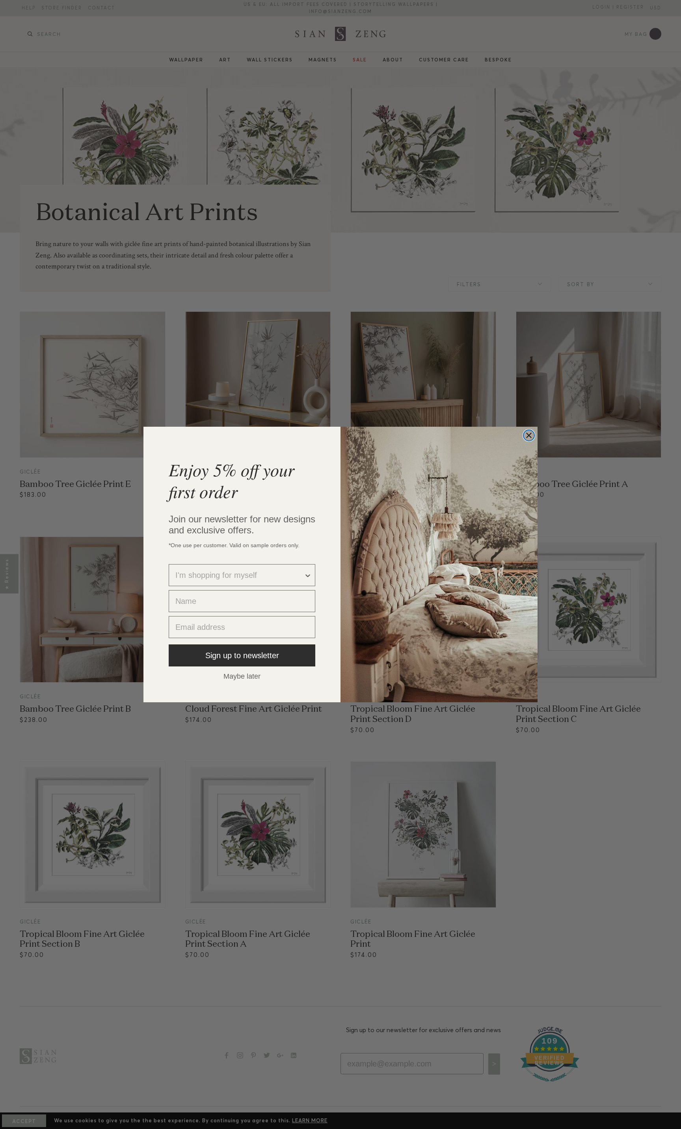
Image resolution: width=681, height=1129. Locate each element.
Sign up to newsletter (242, 655)
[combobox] (239, 575)
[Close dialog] (528, 435)
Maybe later (241, 676)
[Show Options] (308, 575)
